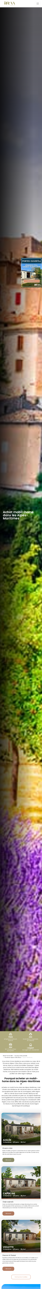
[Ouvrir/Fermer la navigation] (37, 4)
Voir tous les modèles (21, 1277)
